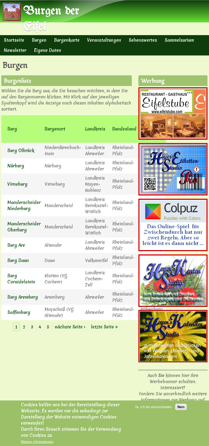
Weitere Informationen (37, 442)
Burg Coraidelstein (21, 279)
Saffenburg (18, 312)
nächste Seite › (70, 327)
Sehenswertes (143, 40)
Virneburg (17, 184)
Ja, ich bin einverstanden (153, 407)
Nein (181, 407)
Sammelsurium (179, 40)
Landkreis (95, 129)
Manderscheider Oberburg (24, 227)
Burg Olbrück (20, 150)
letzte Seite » (104, 327)
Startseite (14, 40)
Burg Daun (18, 260)
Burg (12, 129)
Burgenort (55, 129)
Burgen (39, 40)
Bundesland (124, 129)
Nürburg (15, 166)
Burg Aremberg (22, 297)
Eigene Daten (47, 50)
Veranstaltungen (104, 40)
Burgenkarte (67, 40)
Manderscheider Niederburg (24, 205)
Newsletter (15, 50)
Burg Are (16, 245)
